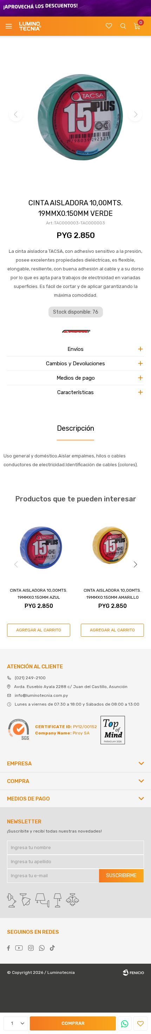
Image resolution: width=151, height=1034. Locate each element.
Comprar (73, 1023)
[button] (123, 26)
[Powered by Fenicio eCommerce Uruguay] (133, 972)
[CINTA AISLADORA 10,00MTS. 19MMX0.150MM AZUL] (39, 546)
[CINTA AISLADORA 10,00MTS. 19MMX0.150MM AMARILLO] (112, 546)
